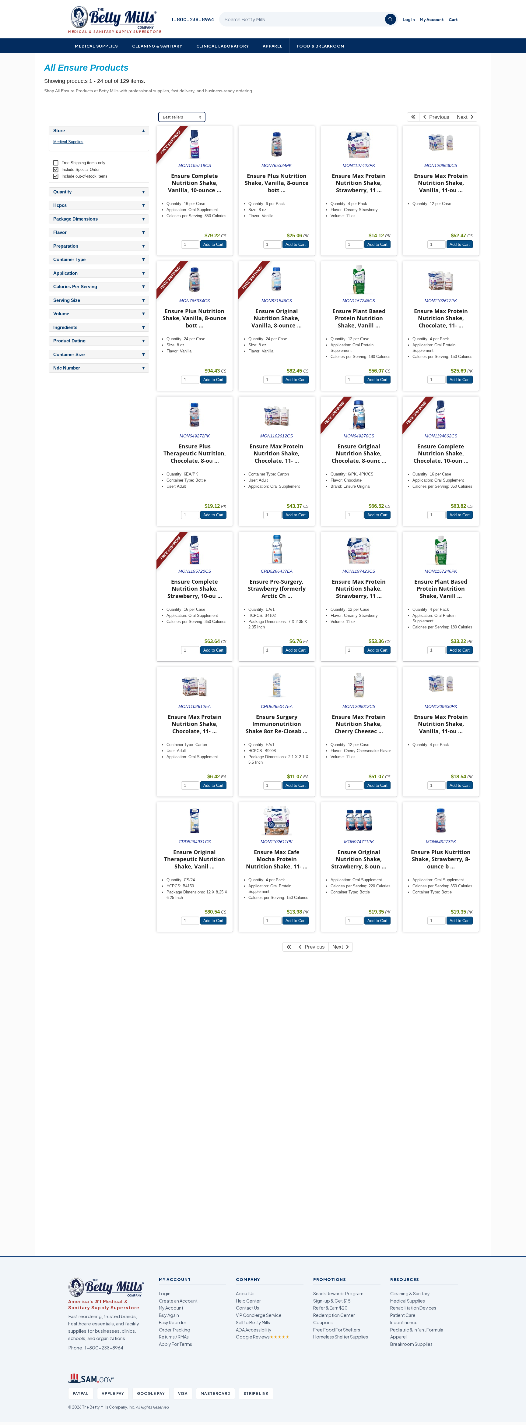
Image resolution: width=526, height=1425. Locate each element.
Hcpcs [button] (60, 205)
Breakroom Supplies (411, 1344)
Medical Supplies (96, 45)
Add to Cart (213, 244)
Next (464, 117)
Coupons (323, 1322)
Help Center (248, 1300)
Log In (409, 19)
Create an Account (178, 1300)
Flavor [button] (60, 232)
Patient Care (403, 1315)
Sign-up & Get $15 (332, 1300)
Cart (453, 19)
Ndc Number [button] (66, 368)
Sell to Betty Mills (253, 1322)
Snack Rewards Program (338, 1293)
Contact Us (247, 1307)
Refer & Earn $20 (330, 1307)
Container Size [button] (69, 354)
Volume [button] (61, 313)
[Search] (390, 19)
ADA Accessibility (254, 1329)
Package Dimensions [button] (75, 219)
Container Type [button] (69, 259)
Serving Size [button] (66, 300)
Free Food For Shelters (336, 1329)
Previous (437, 117)
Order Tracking (174, 1329)
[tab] (99, 130)
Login (164, 1293)
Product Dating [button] (69, 340)
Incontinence (404, 1322)
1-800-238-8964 (192, 19)
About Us (245, 1293)
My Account (432, 19)
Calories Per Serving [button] (75, 286)
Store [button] (59, 130)
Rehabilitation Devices (413, 1307)
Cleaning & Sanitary (157, 45)
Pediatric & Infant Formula (416, 1329)
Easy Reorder (172, 1322)
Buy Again (169, 1315)
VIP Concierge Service (259, 1315)
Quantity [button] (62, 191)
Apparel (273, 45)
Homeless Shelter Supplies (340, 1336)
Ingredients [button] (65, 327)
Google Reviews (262, 1336)
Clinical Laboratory (222, 45)
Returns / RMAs (174, 1336)
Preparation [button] (65, 246)
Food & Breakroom (321, 45)
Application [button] (65, 273)
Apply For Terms (175, 1344)
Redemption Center (334, 1315)
